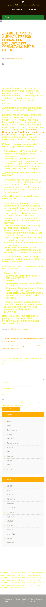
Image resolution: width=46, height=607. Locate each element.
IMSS (8, 452)
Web (3, 394)
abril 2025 (10, 530)
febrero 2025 (11, 538)
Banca (9, 426)
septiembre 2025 (12, 512)
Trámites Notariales (36, 599)
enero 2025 (10, 543)
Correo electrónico (8, 388)
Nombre (5, 382)
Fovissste (10, 447)
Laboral (9, 460)
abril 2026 (10, 490)
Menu (7, 17)
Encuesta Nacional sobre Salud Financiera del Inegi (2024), (23, 132)
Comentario (6, 364)
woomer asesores (15, 602)
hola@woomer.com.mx (18, 9)
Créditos (12, 329)
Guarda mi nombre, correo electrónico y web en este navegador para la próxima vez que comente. (21, 404)
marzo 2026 (11, 495)
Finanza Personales (21, 329)
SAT (8, 465)
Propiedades (8, 599)
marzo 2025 (11, 534)
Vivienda (10, 469)
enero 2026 (10, 503)
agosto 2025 (11, 516)
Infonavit (10, 456)
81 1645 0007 (32, 9)
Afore (9, 421)
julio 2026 (10, 486)
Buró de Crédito (12, 430)
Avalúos (24, 599)
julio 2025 (10, 521)
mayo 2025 (10, 525)
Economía (10, 439)
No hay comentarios (16, 59)
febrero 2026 (11, 499)
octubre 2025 (11, 508)
